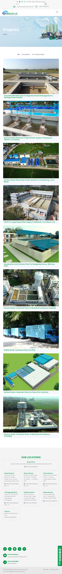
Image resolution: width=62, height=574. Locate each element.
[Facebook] (5, 549)
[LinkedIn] (10, 549)
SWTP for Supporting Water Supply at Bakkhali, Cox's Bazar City (29, 222)
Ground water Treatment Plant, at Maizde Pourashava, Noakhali (30, 308)
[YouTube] (14, 549)
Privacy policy (54, 569)
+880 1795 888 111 (44, 6)
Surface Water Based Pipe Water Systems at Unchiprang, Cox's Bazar (29, 181)
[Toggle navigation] (57, 12)
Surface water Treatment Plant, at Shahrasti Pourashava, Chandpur (27, 435)
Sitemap (46, 569)
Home (5, 34)
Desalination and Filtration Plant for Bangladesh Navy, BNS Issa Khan (29, 265)
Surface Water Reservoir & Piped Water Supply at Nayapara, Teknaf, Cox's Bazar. (28, 139)
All (18, 54)
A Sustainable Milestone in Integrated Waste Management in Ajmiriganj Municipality (28, 97)
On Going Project (38, 54)
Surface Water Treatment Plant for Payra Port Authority (26, 392)
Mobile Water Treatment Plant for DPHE (19, 350)
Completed (25, 54)
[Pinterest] (24, 549)
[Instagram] (19, 549)
